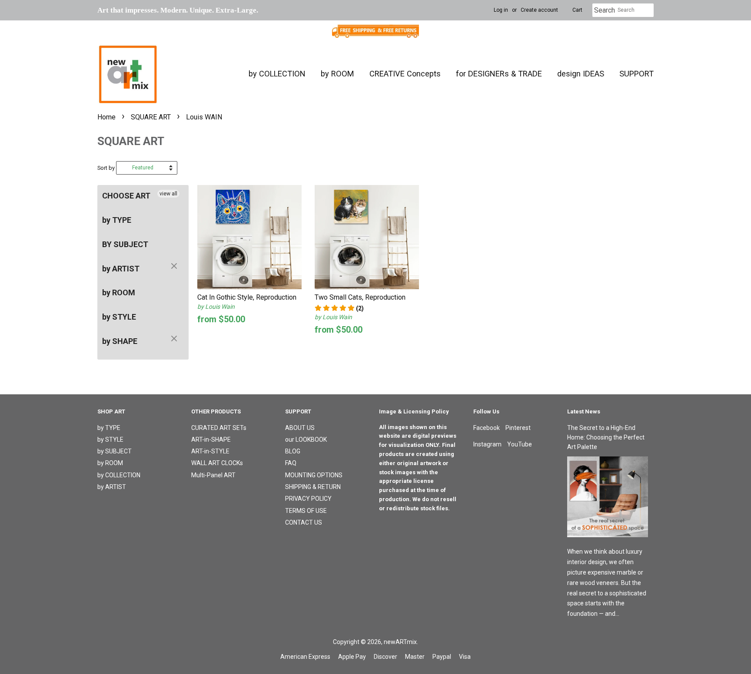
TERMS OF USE (306, 510)
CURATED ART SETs (218, 427)
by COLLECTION (277, 73)
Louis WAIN (204, 117)
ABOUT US (300, 427)
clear (175, 266)
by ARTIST (121, 268)
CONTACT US (303, 522)
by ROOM (337, 73)
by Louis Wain (216, 306)
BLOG (292, 451)
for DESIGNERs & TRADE (499, 73)
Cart (577, 10)
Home (106, 117)
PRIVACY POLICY (308, 498)
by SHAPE (119, 341)
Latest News (583, 411)
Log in (501, 10)
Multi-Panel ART (213, 475)
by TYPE (116, 220)
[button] (339, 308)
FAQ (290, 462)
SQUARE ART (151, 117)
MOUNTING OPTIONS (313, 475)
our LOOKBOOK (306, 439)
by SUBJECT (114, 451)
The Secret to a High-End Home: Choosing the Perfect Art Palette (606, 437)
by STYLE (119, 316)
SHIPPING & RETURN (313, 486)
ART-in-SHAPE (211, 439)
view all (168, 194)
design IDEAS (580, 73)
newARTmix (400, 641)
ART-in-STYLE (210, 451)
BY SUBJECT (125, 244)
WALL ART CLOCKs (217, 462)
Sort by (106, 168)
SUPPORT (636, 73)
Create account (539, 10)
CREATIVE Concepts (405, 73)
